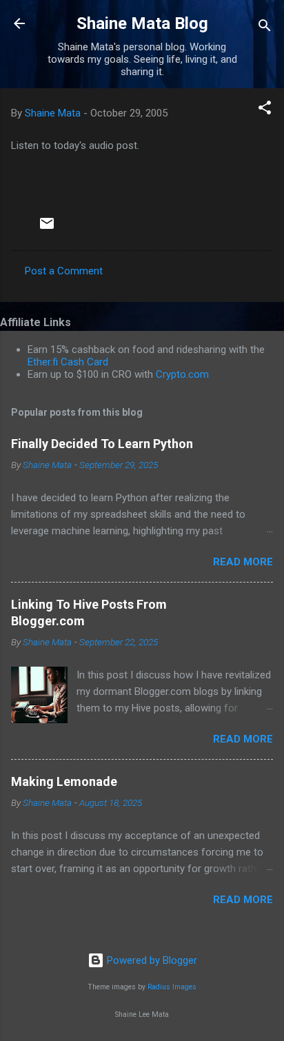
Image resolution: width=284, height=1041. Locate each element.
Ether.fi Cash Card (68, 362)
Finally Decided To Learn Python (102, 443)
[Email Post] (47, 228)
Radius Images (172, 986)
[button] (264, 110)
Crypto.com (182, 374)
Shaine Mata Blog (142, 23)
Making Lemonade (64, 781)
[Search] (264, 28)
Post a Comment (64, 271)
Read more (243, 562)
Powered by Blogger (150, 960)
